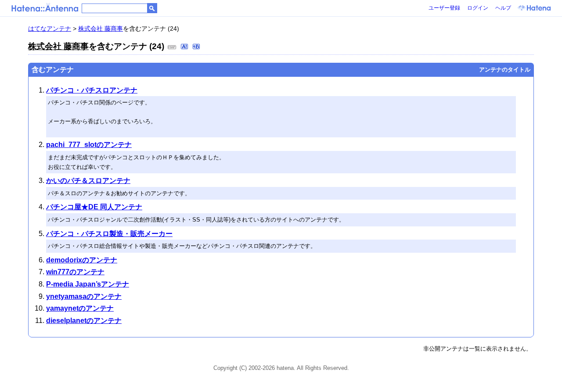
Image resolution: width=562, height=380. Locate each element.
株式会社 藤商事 (100, 28)
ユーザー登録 (444, 8)
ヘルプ (503, 8)
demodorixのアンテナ (81, 260)
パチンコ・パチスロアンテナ (91, 90)
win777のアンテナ (75, 272)
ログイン (477, 8)
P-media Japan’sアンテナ (87, 284)
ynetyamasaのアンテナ (84, 296)
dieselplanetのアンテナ (84, 320)
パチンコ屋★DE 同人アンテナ (94, 207)
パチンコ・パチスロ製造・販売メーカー (109, 233)
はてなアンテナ (49, 28)
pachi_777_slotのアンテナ (89, 144)
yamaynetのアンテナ (80, 308)
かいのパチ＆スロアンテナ (88, 180)
